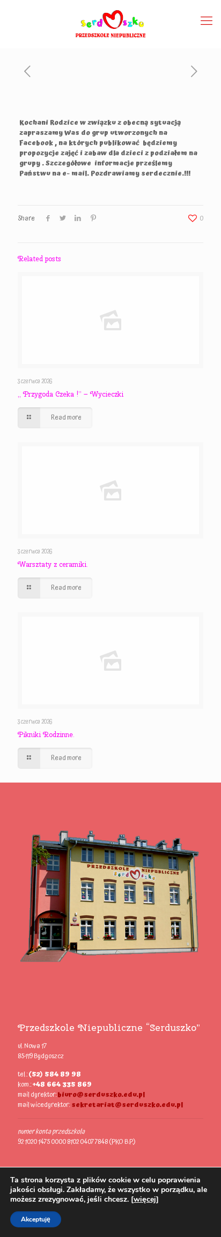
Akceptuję (35, 1219)
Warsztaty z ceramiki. (53, 564)
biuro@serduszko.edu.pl (101, 1095)
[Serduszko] (110, 21)
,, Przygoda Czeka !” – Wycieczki (70, 394)
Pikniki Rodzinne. (46, 734)
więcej (145, 1199)
